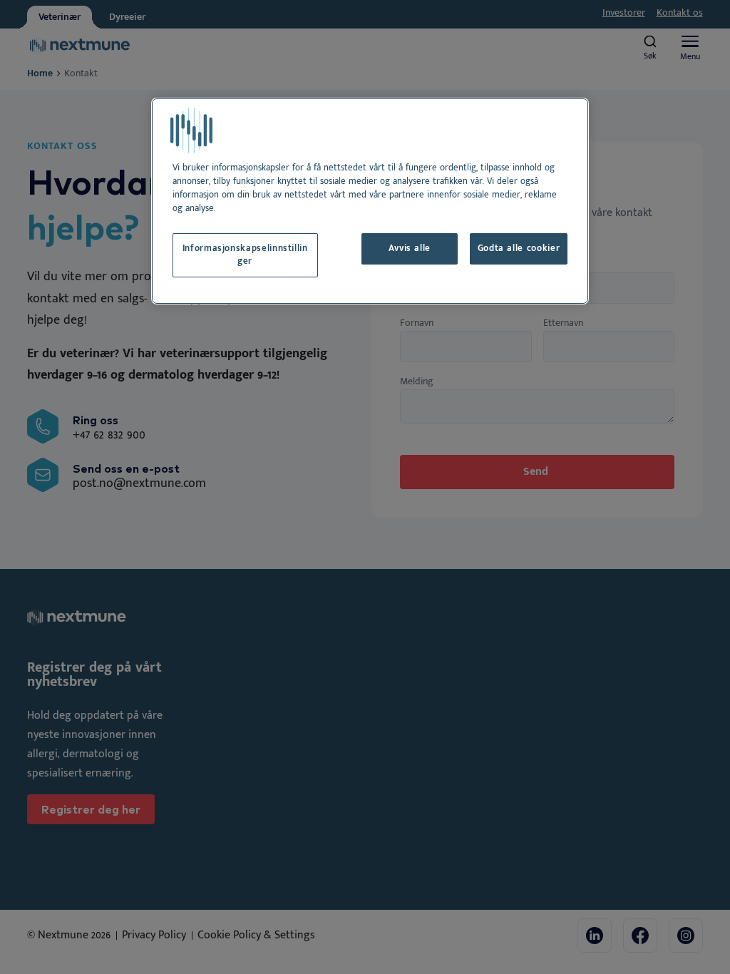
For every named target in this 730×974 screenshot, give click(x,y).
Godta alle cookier (519, 248)
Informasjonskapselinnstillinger (245, 255)
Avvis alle (410, 248)
